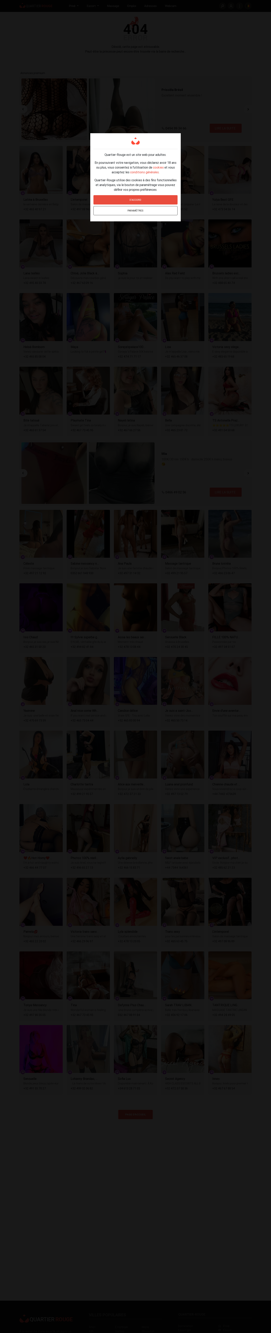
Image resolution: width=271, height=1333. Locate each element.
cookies (158, 167)
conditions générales (144, 172)
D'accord (135, 200)
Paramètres (135, 210)
